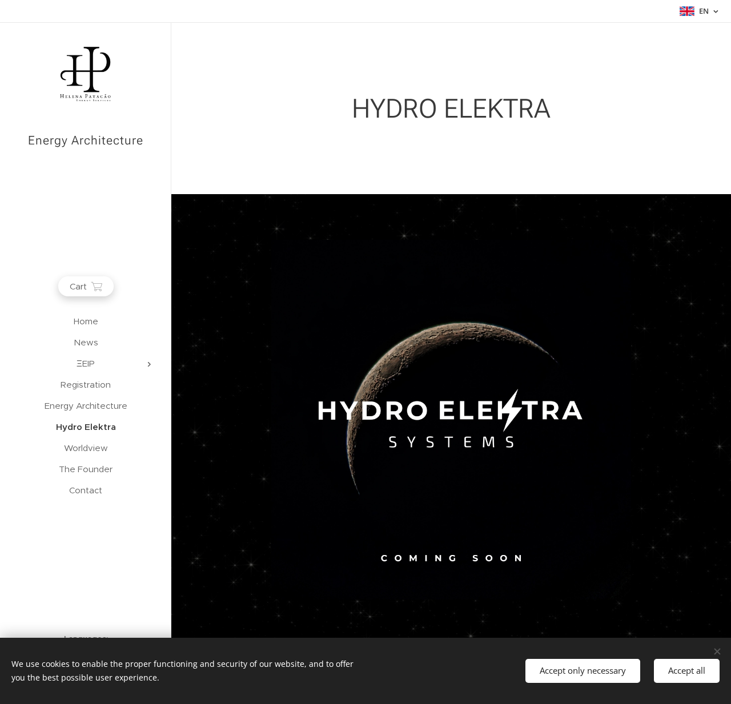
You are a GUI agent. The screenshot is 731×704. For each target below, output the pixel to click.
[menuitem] (85, 321)
